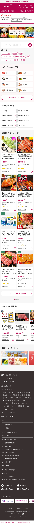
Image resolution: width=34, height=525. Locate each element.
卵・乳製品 (13, 395)
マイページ (8, 485)
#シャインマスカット (8, 60)
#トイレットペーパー (8, 56)
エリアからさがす (7, 378)
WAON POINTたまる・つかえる (11, 455)
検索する (30, 45)
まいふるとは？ (6, 446)
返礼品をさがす (13, 11)
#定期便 (18, 56)
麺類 (11, 398)
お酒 (21, 395)
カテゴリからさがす (8, 389)
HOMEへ (17, 300)
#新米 (21, 53)
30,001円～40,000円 (7, 120)
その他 (27, 406)
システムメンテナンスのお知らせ (19, 18)
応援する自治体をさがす (4, 11)
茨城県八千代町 (22, 210)
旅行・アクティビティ (20, 403)
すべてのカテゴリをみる (17, 97)
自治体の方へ (24, 489)
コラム (4, 421)
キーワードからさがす (8, 381)
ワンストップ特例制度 (8, 470)
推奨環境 (19, 508)
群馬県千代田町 (5, 340)
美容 (24, 400)
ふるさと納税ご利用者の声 (9, 458)
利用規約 (26, 508)
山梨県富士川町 (5, 171)
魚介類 (11, 392)
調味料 (27, 398)
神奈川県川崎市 (5, 248)
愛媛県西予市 (21, 286)
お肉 (4, 392)
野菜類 (5, 395)
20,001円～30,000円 (23, 115)
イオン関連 (5, 428)
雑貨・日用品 (7, 400)
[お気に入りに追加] (15, 172)
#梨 (17, 60)
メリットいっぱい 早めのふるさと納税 (13, 449)
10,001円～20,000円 (7, 115)
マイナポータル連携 (8, 476)
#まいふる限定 (6, 53)
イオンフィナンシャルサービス (16, 517)
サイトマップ (10, 508)
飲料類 (28, 395)
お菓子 (5, 398)
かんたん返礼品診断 (8, 452)
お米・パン (19, 392)
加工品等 (18, 398)
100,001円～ (21, 125)
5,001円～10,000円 (23, 111)
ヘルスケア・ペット (9, 406)
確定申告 (4, 473)
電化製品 (16, 400)
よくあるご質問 (6, 462)
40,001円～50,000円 (23, 120)
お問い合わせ (8, 489)
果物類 (28, 392)
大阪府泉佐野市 (5, 210)
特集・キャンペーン (21, 11)
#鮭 (24, 56)
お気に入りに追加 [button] (15, 172)
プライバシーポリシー (16, 513)
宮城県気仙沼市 (22, 171)
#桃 (28, 56)
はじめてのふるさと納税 (9, 439)
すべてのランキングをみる (17, 293)
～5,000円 (4, 111)
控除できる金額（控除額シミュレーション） (15, 479)
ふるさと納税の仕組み (8, 443)
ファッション (7, 403)
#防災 (22, 60)
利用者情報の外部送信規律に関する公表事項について (18, 511)
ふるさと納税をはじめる (30, 11)
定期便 (20, 406)
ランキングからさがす (8, 409)
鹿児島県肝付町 (20, 340)
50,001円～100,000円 (7, 125)
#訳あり (14, 53)
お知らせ (23, 485)
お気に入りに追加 (13, 340)
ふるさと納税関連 (7, 425)
